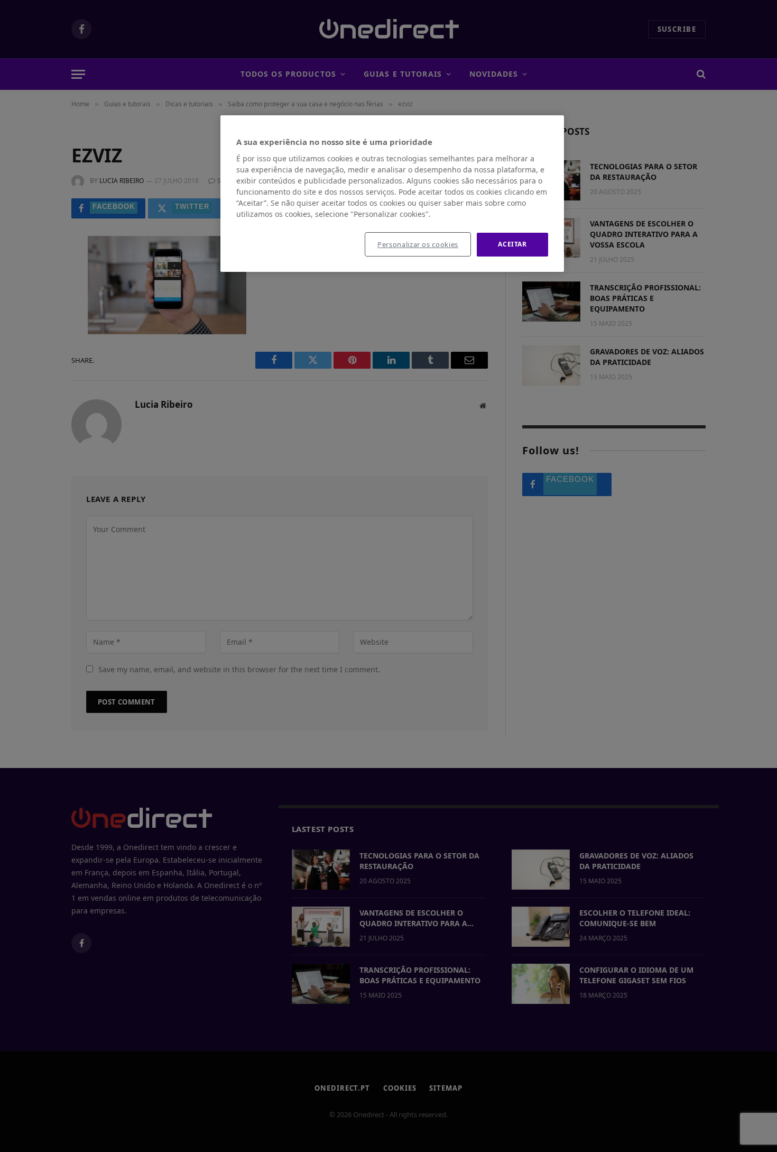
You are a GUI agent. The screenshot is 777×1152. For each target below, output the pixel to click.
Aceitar (512, 244)
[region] (392, 193)
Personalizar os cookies (417, 244)
